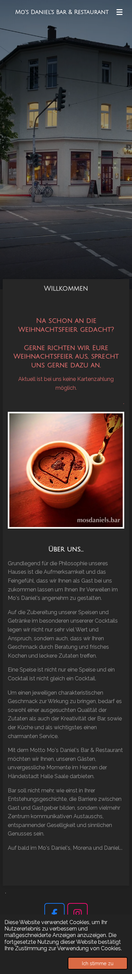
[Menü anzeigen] (119, 12)
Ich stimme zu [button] (97, 963)
